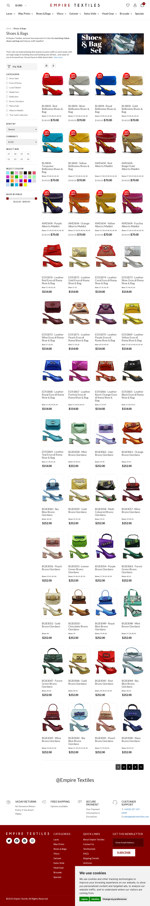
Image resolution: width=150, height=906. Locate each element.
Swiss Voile (58, 863)
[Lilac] (25, 176)
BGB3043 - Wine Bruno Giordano (51, 739)
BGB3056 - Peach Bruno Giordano (52, 568)
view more (58, 57)
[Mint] (34, 176)
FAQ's (86, 853)
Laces (56, 839)
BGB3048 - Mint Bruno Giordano (131, 625)
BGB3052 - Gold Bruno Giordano (51, 625)
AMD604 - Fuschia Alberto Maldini (132, 225)
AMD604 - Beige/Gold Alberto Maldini (130, 166)
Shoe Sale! (14, 78)
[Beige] (20, 172)
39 (22, 154)
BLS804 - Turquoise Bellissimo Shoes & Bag (52, 167)
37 (9, 154)
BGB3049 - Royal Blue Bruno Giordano (104, 626)
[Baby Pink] (16, 172)
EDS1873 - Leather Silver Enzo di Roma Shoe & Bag (133, 280)
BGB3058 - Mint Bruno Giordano (77, 453)
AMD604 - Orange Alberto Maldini (79, 225)
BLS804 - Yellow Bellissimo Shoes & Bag (78, 166)
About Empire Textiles (93, 839)
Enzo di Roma (15, 83)
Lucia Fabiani (15, 87)
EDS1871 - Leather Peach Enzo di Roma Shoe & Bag (79, 337)
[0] (142, 5)
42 (15, 159)
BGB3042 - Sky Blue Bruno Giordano (76, 740)
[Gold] (12, 176)
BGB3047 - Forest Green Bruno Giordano (52, 683)
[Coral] (34, 172)
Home (8, 28)
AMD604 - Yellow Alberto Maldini (105, 225)
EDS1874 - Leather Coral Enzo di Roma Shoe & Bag (106, 280)
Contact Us (88, 844)
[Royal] (29, 180)
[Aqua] (7, 172)
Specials (57, 877)
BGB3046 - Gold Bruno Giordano (77, 682)
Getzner (57, 858)
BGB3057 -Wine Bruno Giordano (131, 510)
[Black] (25, 172)
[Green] (16, 176)
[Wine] (20, 184)
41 (9, 159)
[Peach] (16, 180)
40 (28, 154)
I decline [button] (95, 899)
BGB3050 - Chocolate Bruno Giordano (78, 626)
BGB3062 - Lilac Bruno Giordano (104, 453)
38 (15, 154)
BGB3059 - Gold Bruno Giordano (77, 510)
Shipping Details (91, 858)
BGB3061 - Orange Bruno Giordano (132, 453)
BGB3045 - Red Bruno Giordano (104, 682)
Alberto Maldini (16, 110)
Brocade (57, 872)
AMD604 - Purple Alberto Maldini (52, 225)
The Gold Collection (18, 115)
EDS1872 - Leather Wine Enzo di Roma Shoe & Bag (53, 337)
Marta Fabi (14, 106)
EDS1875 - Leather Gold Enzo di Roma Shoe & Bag (79, 280)
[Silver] (34, 180)
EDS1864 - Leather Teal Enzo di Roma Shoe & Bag (53, 454)
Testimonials (89, 849)
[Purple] (20, 180)
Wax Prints (58, 844)
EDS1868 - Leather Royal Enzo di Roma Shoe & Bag (53, 394)
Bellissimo (13, 96)
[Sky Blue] (7, 184)
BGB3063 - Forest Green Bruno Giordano (132, 569)
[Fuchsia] (7, 176)
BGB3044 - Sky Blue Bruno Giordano (130, 683)
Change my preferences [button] (115, 899)
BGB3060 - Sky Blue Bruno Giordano (50, 511)
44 (28, 159)
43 (22, 159)
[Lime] (29, 176)
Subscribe (124, 852)
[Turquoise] (16, 184)
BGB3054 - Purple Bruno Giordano (105, 568)
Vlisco (56, 853)
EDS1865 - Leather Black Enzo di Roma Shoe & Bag (133, 394)
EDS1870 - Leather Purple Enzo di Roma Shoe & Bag (106, 337)
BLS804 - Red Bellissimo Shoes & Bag (52, 108)
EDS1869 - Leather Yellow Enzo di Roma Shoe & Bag (132, 337)
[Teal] (12, 184)
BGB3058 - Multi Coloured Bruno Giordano (104, 511)
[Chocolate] (29, 172)
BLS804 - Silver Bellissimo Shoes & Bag (78, 108)
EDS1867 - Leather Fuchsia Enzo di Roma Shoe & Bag (79, 394)
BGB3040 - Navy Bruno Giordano (131, 739)
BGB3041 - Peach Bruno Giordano (105, 739)
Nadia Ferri (14, 92)
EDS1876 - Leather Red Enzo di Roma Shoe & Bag (53, 280)
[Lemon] (20, 176)
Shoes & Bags (60, 849)
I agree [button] (84, 899)
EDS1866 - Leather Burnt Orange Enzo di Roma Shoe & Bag (106, 396)
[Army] (12, 172)
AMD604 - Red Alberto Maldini (104, 164)
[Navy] (7, 180)
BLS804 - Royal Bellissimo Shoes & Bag (105, 108)
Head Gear (58, 867)
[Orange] (12, 180)
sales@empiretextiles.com (136, 816)
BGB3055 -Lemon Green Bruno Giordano (78, 569)
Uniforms (87, 863)
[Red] (25, 180)
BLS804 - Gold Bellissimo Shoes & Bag (132, 108)
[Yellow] (25, 184)
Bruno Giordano (16, 101)
